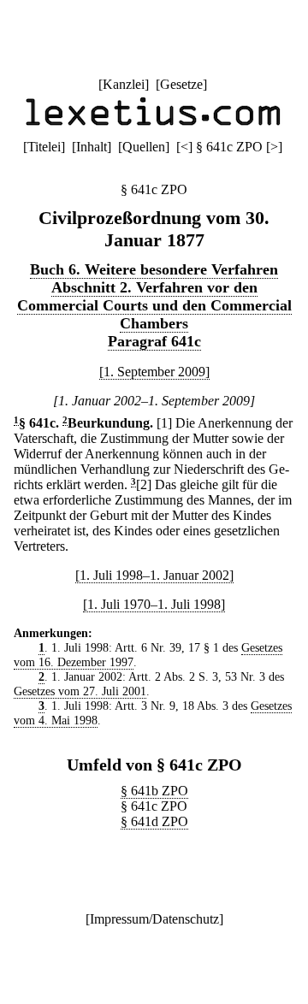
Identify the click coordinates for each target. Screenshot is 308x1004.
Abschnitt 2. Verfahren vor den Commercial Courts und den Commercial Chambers (154, 305)
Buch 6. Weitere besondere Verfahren (154, 269)
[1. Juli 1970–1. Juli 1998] (154, 604)
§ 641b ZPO (154, 790)
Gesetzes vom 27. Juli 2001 (80, 691)
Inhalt (91, 146)
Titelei (44, 146)
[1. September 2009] (154, 371)
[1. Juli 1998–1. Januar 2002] (154, 575)
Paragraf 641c (154, 341)
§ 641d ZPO (154, 821)
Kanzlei (124, 84)
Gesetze (181, 84)
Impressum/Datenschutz (154, 919)
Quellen (143, 146)
